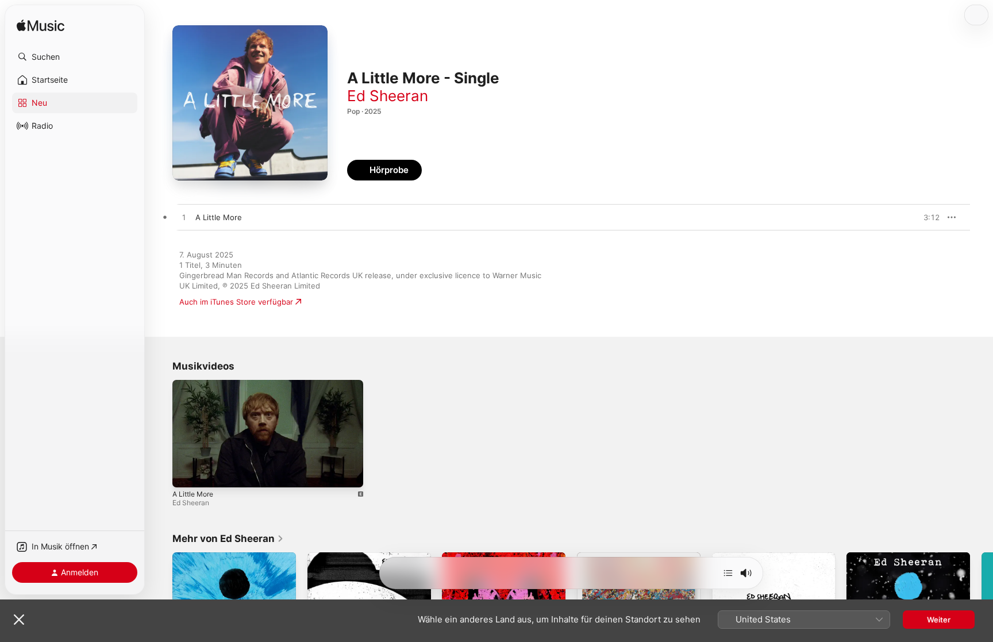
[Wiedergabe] (186, 473)
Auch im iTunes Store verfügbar (236, 301)
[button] (75, 57)
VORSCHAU (924, 217)
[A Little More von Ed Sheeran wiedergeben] (183, 218)
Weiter (938, 619)
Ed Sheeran (387, 96)
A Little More (192, 494)
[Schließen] (19, 619)
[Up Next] (728, 573)
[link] (228, 538)
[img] (40, 26)
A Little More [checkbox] (218, 217)
